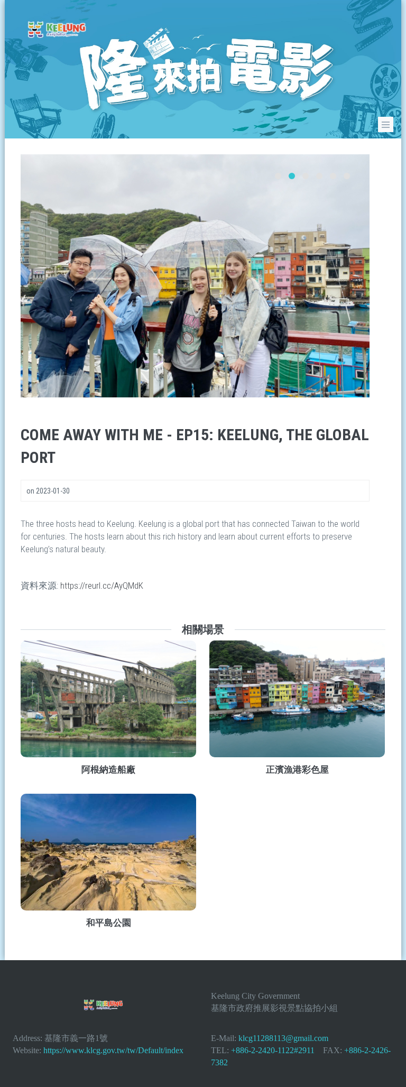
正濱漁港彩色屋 (297, 769)
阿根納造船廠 (108, 769)
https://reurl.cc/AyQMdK (101, 585)
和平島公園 (108, 922)
